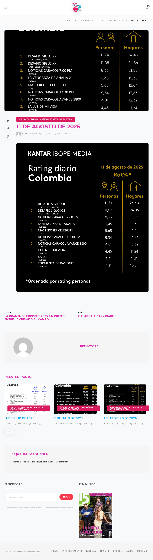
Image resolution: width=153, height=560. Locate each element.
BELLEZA (91, 551)
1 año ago (38, 134)
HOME (54, 551)
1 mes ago (20, 424)
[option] (26, 405)
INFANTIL (104, 551)
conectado (37, 462)
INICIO (68, 21)
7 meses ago (121, 424)
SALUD (129, 551)
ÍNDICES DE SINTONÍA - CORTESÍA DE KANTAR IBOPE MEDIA (99, 21)
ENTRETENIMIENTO (72, 551)
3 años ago (71, 424)
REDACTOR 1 (27, 134)
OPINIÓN (117, 551)
